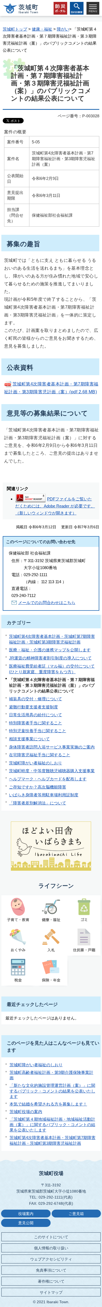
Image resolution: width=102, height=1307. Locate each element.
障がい (63, 29)
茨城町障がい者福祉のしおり (35, 763)
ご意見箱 (76, 1214)
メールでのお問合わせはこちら (46, 602)
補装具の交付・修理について (35, 699)
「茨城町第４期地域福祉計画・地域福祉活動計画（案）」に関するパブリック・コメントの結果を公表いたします (52, 1125)
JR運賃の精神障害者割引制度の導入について (50, 658)
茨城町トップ (15, 29)
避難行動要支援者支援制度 (33, 707)
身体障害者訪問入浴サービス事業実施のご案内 (52, 747)
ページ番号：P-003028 (78, 116)
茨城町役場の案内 (26, 1111)
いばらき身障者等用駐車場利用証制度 (43, 795)
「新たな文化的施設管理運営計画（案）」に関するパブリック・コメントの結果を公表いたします (52, 1091)
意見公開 (25, 1223)
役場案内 (25, 1214)
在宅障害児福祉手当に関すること (39, 754)
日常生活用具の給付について (35, 714)
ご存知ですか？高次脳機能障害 (37, 787)
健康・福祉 (42, 29)
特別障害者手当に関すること (35, 723)
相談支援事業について (29, 739)
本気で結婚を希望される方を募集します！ (48, 1104)
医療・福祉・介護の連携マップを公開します (50, 650)
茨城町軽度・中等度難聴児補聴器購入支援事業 (52, 770)
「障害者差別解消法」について (37, 803)
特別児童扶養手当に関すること (37, 730)
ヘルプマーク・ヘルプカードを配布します (47, 779)
